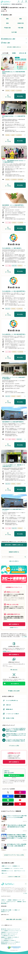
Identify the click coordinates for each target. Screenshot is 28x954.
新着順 (14, 53)
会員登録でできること (14, 627)
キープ (19, 2)
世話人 (4, 873)
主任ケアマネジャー (19, 870)
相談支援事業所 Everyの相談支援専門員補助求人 (13, 421)
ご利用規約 (9, 900)
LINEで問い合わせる (15, 775)
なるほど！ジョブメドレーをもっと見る (14, 855)
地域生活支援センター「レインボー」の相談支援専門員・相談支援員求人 (13, 378)
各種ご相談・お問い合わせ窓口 (14, 919)
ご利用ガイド (3, 900)
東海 (7, 23)
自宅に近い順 (22, 53)
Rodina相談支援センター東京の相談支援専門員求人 (14, 291)
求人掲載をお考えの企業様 (6, 910)
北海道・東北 (20, 23)
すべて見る (25, 893)
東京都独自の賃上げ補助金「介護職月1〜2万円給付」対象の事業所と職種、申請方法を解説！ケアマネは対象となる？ (17, 836)
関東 (7, 18)
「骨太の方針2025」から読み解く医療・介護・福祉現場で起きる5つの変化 (16, 826)
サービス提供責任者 (7, 868)
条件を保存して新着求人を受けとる (14, 47)
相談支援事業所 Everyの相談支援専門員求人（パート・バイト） (13, 510)
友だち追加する (15, 683)
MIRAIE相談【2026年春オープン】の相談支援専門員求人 (13, 116)
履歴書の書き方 (9, 709)
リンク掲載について (16, 910)
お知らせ (24, 901)
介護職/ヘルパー (6, 866)
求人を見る (20, 96)
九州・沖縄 (14, 32)
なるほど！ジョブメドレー (11, 901)
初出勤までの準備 (10, 718)
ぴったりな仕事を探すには (12, 700)
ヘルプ (23, 900)
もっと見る (24, 636)
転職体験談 (19, 901)
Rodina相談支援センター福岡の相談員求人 (12, 248)
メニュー (26, 2)
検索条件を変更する (14, 552)
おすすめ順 (5, 53)
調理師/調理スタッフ (7, 870)
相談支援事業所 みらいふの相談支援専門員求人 (13, 205)
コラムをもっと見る (14, 745)
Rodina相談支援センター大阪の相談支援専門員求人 (14, 334)
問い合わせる (14, 669)
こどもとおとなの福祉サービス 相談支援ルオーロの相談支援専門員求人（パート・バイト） (13, 465)
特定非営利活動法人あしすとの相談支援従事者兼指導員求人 (13, 72)
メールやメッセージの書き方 (12, 713)
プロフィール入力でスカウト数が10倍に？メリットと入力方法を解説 (17, 816)
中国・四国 (20, 27)
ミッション (3, 901)
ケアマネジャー (18, 868)
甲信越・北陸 (7, 27)
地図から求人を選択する (14, 561)
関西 (20, 18)
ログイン (22, 2)
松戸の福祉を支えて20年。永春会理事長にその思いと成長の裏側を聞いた (16, 845)
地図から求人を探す (15, 691)
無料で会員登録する (14, 624)
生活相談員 (16, 866)
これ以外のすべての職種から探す (14, 876)
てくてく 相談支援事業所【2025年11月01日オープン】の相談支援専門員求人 (13, 161)
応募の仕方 (8, 704)
